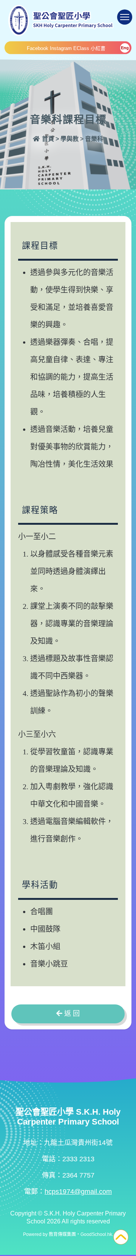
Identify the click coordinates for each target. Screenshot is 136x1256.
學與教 (69, 139)
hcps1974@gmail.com (78, 1191)
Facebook (37, 48)
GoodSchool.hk (96, 1234)
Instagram (61, 48)
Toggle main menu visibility (124, 17)
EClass (81, 48)
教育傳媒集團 (62, 1234)
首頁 (47, 139)
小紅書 (98, 48)
